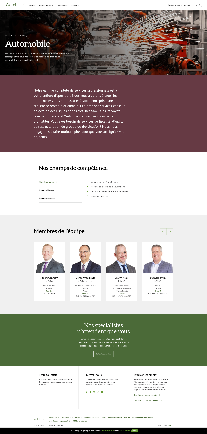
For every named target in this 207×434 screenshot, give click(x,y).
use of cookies (125, 431)
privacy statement (108, 431)
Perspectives (62, 5)
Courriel (49, 291)
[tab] (60, 182)
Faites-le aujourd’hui (103, 354)
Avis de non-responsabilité (59, 421)
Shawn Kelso (122, 278)
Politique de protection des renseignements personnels (84, 417)
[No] (204, 431)
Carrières (74, 5)
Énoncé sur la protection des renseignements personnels (130, 417)
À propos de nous (174, 5)
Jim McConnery (49, 278)
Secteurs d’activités (46, 5)
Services (32, 5)
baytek (170, 425)
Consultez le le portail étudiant (146, 400)
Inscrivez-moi (44, 390)
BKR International (80, 421)
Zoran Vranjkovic (85, 278)
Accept (134, 431)
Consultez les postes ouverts (145, 395)
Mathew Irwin (158, 278)
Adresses (187, 5)
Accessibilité (54, 417)
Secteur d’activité (15, 36)
